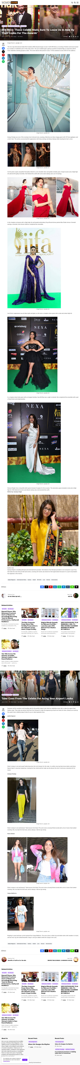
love (44, 579)
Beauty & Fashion (16, 672)
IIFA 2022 (39, 579)
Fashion (29, 579)
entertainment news (21, 579)
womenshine (54, 579)
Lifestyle (8, 672)
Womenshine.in (37, 1062)
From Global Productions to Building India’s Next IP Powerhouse (65, 1052)
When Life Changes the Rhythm (39, 1044)
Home (3, 7)
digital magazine (11, 579)
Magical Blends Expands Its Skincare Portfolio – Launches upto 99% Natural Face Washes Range (49, 626)
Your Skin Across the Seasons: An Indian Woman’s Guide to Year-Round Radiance (10, 656)
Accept (25, 1059)
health (34, 579)
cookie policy (6, 1061)
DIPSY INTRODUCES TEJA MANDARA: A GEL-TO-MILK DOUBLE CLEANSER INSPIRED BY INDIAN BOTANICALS (69, 626)
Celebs (8, 7)
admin (5, 628)
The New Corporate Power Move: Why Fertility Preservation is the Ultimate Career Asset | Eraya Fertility (29, 626)
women (48, 579)
